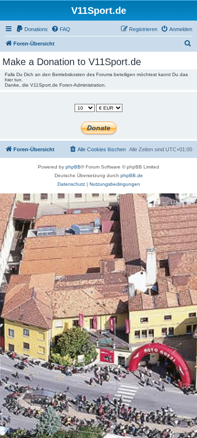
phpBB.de (131, 175)
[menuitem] (32, 29)
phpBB (73, 166)
